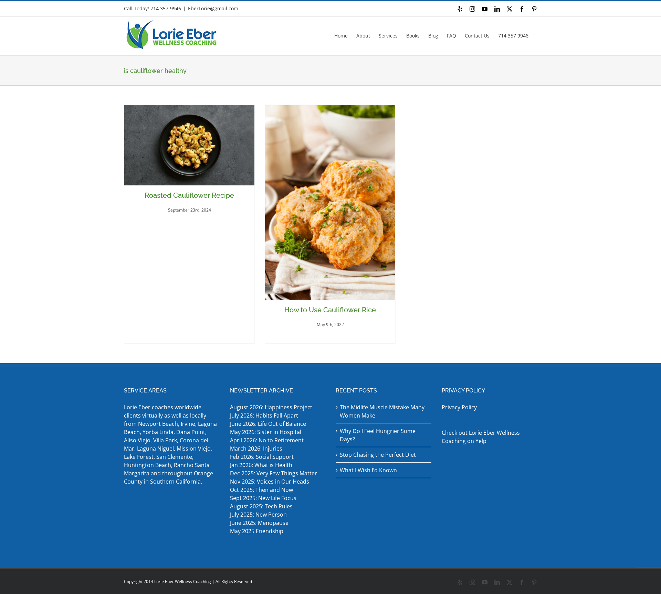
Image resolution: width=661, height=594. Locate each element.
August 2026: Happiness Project (271, 407)
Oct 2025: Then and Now (261, 490)
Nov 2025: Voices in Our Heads (269, 481)
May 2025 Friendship (256, 531)
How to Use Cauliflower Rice (330, 310)
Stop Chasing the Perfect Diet (378, 454)
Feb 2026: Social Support (262, 457)
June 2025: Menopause (260, 523)
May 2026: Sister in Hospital (266, 432)
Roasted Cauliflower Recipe (189, 195)
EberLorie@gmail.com (213, 8)
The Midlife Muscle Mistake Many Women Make (382, 411)
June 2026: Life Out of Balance (268, 424)
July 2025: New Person (258, 514)
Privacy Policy (459, 407)
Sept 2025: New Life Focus (263, 498)
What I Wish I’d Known (368, 470)
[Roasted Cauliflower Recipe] (189, 145)
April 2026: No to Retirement (267, 440)
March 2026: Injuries (256, 448)
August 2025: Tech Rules (261, 506)
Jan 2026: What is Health (261, 465)
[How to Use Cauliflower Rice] (330, 202)
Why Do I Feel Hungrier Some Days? (378, 435)
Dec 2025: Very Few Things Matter (273, 473)
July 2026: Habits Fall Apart (264, 415)
